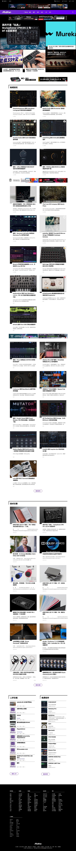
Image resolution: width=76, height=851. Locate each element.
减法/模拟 (20, 794)
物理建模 (20, 809)
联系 (53, 846)
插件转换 (44, 807)
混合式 (20, 800)
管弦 (10, 799)
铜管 (10, 794)
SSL (10, 832)
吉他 (10, 805)
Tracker (44, 802)
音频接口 (53, 798)
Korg (11, 826)
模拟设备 (60, 795)
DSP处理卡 (54, 809)
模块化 (20, 803)
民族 (10, 795)
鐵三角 (17, 820)
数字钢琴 (60, 799)
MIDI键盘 (53, 794)
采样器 (60, 807)
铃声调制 (35, 809)
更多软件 (45, 774)
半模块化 (20, 802)
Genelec (11, 825)
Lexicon (17, 826)
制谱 (44, 809)
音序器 (60, 810)
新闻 (30, 12)
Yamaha (17, 836)
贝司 (10, 796)
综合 (10, 810)
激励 (28, 794)
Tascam (11, 833)
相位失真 (20, 805)
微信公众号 (58, 1)
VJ (43, 805)
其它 (19, 810)
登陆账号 (5, 1)
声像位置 (29, 810)
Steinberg (11, 834)
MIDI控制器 (54, 795)
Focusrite (11, 823)
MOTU (11, 829)
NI (16, 829)
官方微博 (65, 1)
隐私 (56, 846)
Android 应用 (21, 846)
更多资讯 (38, 491)
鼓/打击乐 (11, 800)
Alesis (17, 819)
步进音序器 (45, 806)
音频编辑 (44, 799)
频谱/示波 (36, 795)
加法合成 (20, 795)
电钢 (10, 798)
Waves (11, 836)
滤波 (28, 803)
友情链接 (59, 846)
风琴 (10, 807)
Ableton (11, 819)
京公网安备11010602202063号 (47, 848)
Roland (17, 833)
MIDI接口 (53, 796)
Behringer (11, 822)
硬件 (34, 12)
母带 (35, 796)
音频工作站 (45, 794)
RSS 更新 (42, 846)
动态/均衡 (60, 803)
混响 (28, 795)
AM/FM (20, 796)
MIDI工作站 (45, 796)
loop (10, 803)
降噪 (35, 794)
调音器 (35, 810)
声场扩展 (29, 799)
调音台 (29, 800)
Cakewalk (18, 823)
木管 (10, 809)
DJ (43, 803)
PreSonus (11, 830)
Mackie (11, 827)
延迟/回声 (29, 796)
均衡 (28, 805)
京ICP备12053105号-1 (37, 848)
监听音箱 (53, 807)
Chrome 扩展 (47, 846)
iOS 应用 (16, 846)
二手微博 (72, 1)
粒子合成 (20, 799)
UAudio (17, 834)
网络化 (35, 807)
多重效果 (29, 809)
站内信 (10, 1)
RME (17, 832)
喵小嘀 (26, 846)
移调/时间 (29, 802)
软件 (38, 12)
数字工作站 (60, 805)
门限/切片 (29, 806)
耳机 (53, 803)
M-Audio (17, 827)
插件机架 (44, 800)
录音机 (35, 806)
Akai (10, 820)
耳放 (53, 806)
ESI (16, 825)
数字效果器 (54, 810)
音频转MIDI (36, 803)
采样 (19, 798)
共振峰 (20, 807)
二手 (46, 12)
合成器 (60, 794)
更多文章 (38, 685)
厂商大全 (26, 12)
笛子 (10, 806)
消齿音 (29, 798)
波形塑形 (20, 806)
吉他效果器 (60, 800)
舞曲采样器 (60, 809)
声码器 (29, 807)
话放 (53, 805)
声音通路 (35, 805)
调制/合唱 (36, 800)
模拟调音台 (54, 799)
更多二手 (14, 774)
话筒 (53, 802)
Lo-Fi (35, 798)
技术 (42, 12)
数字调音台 (54, 800)
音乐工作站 (45, 795)
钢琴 (10, 802)
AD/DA (60, 802)
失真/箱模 (36, 802)
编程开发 (44, 810)
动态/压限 (36, 799)
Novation (18, 830)
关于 (50, 846)
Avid (17, 822)
